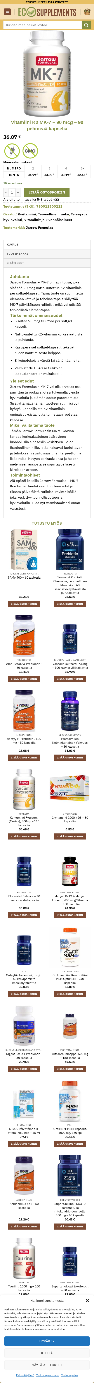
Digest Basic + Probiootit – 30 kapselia (24, 1056)
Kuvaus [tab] (12, 244)
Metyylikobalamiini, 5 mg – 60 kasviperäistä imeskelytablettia (24, 979)
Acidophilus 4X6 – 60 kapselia (24, 1206)
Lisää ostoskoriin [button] (24, 603)
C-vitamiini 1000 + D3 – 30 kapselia (70, 819)
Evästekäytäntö (25, 1375)
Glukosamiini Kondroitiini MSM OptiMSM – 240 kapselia (70, 979)
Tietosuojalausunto (47, 1375)
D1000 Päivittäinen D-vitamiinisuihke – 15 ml (24, 1131)
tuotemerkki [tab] (17, 253)
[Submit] (86, 25)
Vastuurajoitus (69, 1375)
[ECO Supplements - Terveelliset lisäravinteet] (47, 12)
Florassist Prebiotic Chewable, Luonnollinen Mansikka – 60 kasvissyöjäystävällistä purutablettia (70, 585)
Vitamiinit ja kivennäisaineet (48, 220)
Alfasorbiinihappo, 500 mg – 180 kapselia (70, 1056)
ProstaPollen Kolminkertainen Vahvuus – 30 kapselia (70, 742)
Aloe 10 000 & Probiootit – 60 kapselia (24, 666)
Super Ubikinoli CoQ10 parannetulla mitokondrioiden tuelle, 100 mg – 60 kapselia (70, 1209)
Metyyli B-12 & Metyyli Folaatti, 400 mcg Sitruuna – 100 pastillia (70, 900)
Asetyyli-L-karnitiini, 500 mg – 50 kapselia (24, 741)
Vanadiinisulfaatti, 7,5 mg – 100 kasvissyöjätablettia (70, 666)
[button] (87, 1300)
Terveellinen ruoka (53, 214)
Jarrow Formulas (39, 227)
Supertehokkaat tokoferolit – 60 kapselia (70, 1288)
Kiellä (47, 1353)
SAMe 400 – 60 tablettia (24, 577)
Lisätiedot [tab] (15, 263)
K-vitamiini (27, 214)
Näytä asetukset (47, 1365)
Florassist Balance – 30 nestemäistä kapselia (24, 898)
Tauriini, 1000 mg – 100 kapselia (24, 1288)
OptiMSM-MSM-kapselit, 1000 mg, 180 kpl (70, 1131)
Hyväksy (46, 1341)
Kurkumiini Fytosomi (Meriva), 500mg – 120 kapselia (24, 821)
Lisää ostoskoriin (47, 192)
